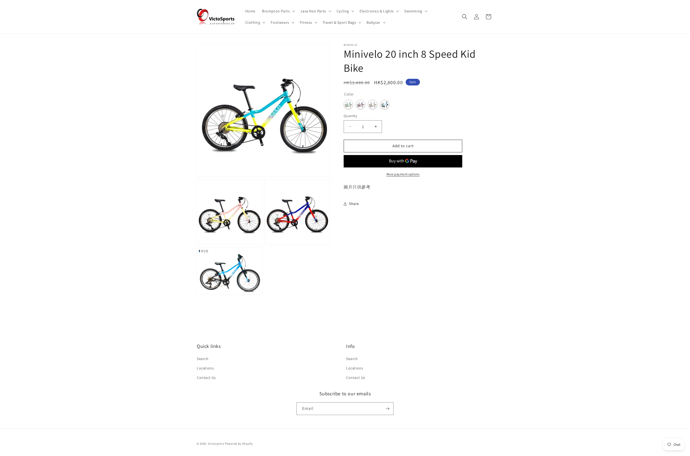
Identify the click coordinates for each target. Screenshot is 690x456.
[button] (278, 11)
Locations (205, 368)
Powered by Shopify (239, 443)
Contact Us (206, 377)
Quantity (350, 116)
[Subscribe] (387, 408)
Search (203, 358)
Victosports (216, 443)
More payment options (403, 174)
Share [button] (354, 203)
